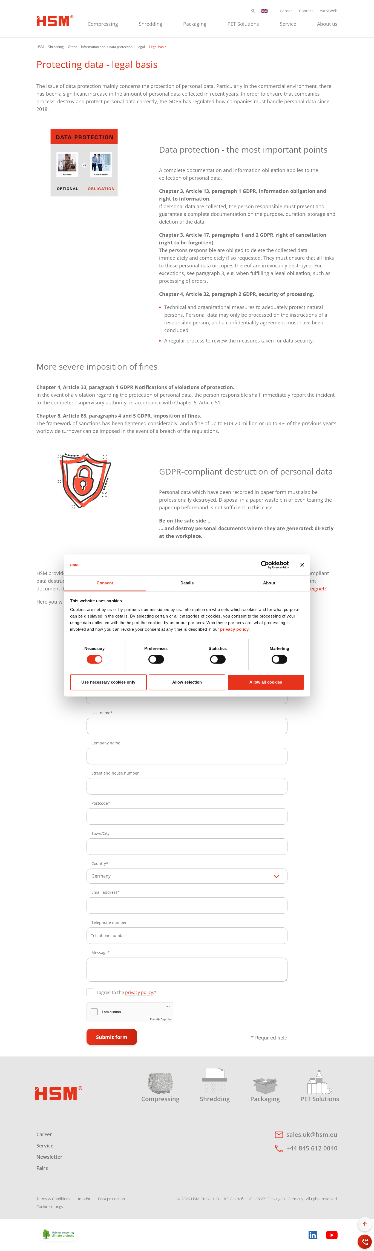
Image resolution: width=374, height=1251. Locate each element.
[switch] (156, 659)
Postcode (99, 803)
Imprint (84, 1198)
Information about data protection (107, 46)
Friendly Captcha (160, 1019)
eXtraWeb (329, 10)
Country (98, 863)
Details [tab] (187, 583)
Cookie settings (49, 1206)
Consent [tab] (105, 583)
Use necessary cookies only (108, 682)
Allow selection (187, 682)
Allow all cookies (265, 682)
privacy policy (234, 629)
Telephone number (109, 922)
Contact (306, 10)
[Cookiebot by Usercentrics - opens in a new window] (265, 565)
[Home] (55, 20)
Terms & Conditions (53, 1198)
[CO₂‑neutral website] (58, 1234)
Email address (104, 892)
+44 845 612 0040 (312, 1148)
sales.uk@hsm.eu (311, 1134)
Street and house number (115, 773)
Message (99, 952)
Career (286, 10)
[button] (253, 10)
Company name (105, 743)
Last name (100, 712)
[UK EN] (264, 11)
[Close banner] (302, 565)
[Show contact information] (365, 1242)
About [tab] (269, 583)
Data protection (111, 1198)
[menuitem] (103, 23)
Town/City (100, 833)
